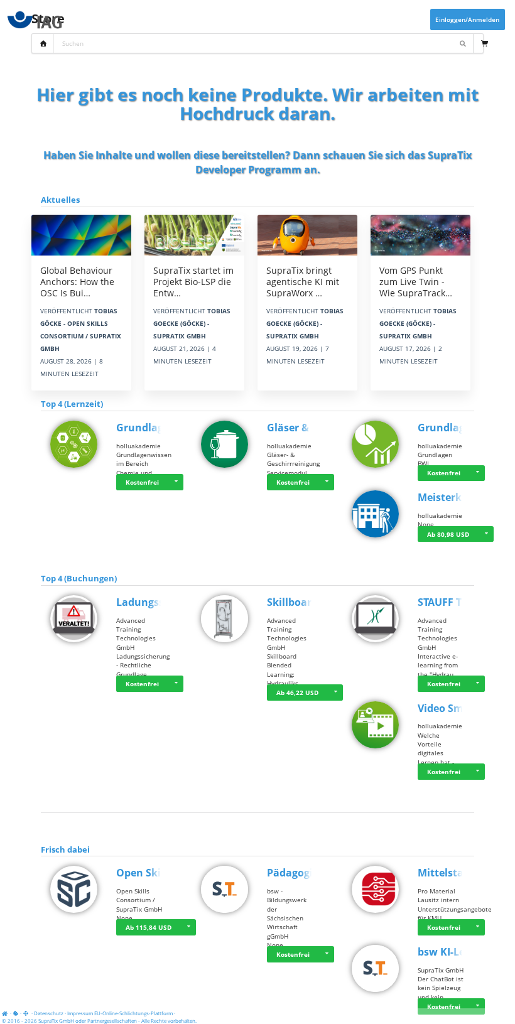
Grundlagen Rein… (163, 427)
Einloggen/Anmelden (467, 19)
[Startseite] (6, 1013)
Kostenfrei (142, 482)
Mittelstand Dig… (461, 873)
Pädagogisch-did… (312, 873)
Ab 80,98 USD (448, 534)
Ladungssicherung (162, 602)
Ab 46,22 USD (297, 692)
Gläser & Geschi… (310, 427)
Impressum (80, 1013)
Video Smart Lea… (462, 708)
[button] (175, 482)
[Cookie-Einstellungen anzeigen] (16, 1013)
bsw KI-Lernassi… (461, 952)
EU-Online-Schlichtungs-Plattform (133, 1013)
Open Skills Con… (159, 873)
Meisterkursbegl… (462, 497)
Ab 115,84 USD (148, 927)
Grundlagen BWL (460, 427)
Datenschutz (48, 1013)
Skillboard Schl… (308, 602)
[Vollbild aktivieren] (26, 1013)
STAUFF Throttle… (462, 602)
